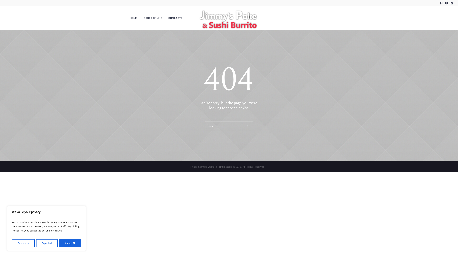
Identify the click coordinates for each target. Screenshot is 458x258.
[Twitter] (452, 3)
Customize (23, 243)
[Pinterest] (447, 3)
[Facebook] (441, 3)
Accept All (70, 243)
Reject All (47, 243)
